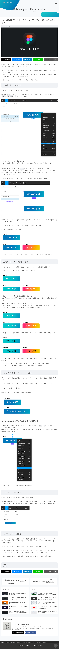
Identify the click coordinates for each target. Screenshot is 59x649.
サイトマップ (29, 645)
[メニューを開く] (56, 2)
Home (2, 642)
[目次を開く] (56, 646)
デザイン (6, 566)
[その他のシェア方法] (56, 59)
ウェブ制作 (7, 642)
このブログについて (22, 645)
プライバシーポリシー (37, 645)
